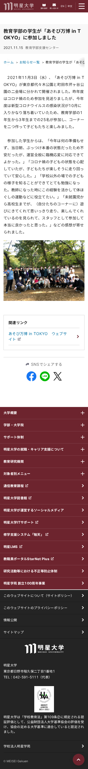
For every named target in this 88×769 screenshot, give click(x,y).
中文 (70, 6)
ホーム (9, 62)
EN (62, 6)
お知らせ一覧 (29, 62)
